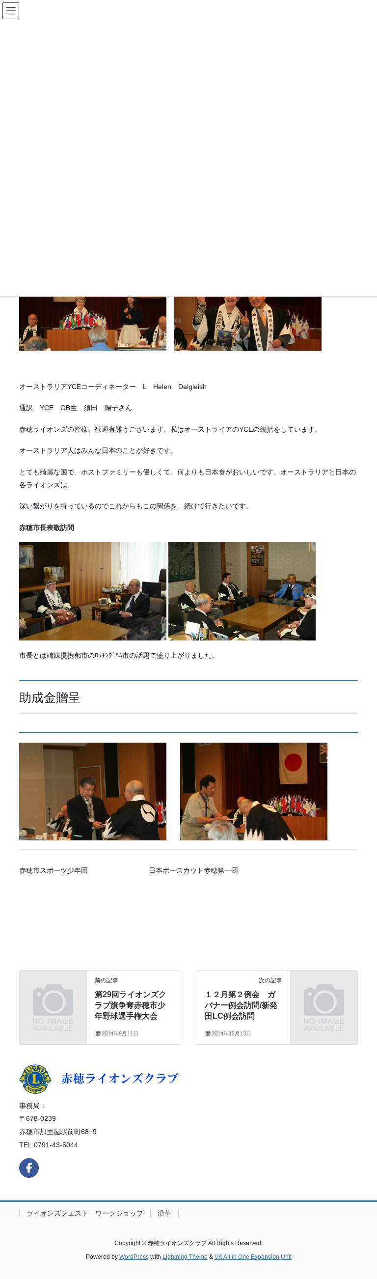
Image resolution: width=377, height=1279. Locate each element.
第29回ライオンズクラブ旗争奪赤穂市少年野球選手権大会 (130, 1005)
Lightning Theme (185, 1256)
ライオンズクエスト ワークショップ (85, 1213)
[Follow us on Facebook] (29, 1168)
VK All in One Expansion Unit (253, 1256)
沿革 (164, 1213)
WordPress (134, 1256)
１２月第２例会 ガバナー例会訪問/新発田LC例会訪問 (241, 1005)
